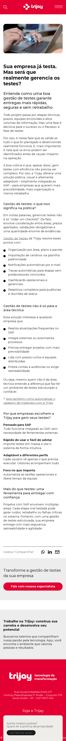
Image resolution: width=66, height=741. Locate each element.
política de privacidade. (37, 726)
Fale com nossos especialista (33, 586)
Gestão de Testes (15, 238)
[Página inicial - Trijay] (33, 7)
